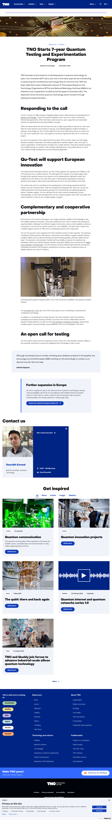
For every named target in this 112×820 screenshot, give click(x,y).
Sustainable (18, 4)
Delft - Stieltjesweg (47, 468)
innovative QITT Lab (31, 311)
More (92, 4)
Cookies (36, 792)
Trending (37, 725)
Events (36, 704)
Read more (13, 552)
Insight (62, 495)
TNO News (38, 729)
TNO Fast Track (78, 749)
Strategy (76, 708)
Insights (37, 713)
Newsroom (37, 695)
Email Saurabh (45, 472)
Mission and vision (79, 704)
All (37, 495)
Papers (36, 721)
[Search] (100, 4)
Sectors (8, 727)
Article (53, 495)
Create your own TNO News (97, 773)
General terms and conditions (54, 797)
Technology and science (42, 735)
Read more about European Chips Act (46, 403)
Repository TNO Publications (44, 761)
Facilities (37, 740)
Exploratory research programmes (46, 753)
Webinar (72, 495)
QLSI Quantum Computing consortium (65, 322)
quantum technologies (28, 118)
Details (4, 814)
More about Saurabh (45, 433)
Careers (8, 734)
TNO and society (79, 717)
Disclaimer (71, 792)
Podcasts (37, 717)
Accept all (99, 807)
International (77, 761)
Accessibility (60, 792)
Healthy (31, 4)
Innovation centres (79, 757)
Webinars (37, 708)
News (44, 495)
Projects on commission (81, 740)
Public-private (77, 745)
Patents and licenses (41, 757)
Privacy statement (48, 792)
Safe (41, 4)
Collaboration (77, 735)
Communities (77, 721)
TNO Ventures (78, 753)
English (4, 800)
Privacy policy (13, 814)
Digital (51, 4)
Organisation (77, 700)
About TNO (76, 695)
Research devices (40, 745)
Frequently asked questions (82, 725)
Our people (77, 713)
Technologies (38, 749)
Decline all (99, 810)
